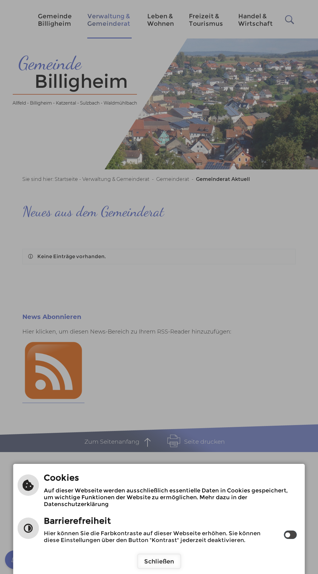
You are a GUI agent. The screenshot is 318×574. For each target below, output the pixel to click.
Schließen (159, 561)
